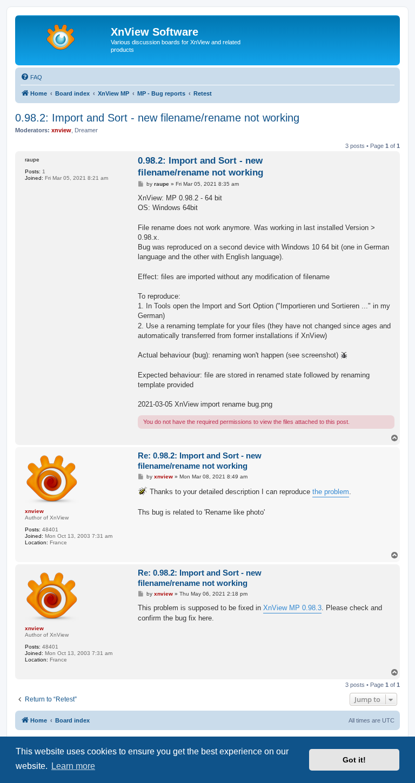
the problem (330, 492)
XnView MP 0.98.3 (292, 608)
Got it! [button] (354, 759)
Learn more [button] (73, 766)
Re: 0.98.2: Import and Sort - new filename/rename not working (200, 460)
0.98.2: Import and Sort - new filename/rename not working (157, 118)
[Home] (64, 35)
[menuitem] (31, 77)
